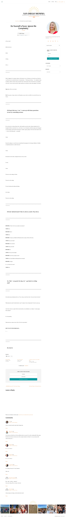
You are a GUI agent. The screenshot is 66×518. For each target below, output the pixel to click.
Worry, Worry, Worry (20, 359)
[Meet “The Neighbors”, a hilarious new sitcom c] (61, 509)
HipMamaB (10, 444)
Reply (7, 428)
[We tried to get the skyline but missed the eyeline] (14, 509)
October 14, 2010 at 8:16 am (13, 445)
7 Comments (26, 365)
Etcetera (23, 30)
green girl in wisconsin (12, 477)
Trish (9, 421)
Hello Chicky (63, 516)
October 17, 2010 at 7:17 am (13, 490)
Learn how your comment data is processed (26, 414)
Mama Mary (10, 431)
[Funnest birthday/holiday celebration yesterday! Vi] (51, 509)
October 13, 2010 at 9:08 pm (13, 422)
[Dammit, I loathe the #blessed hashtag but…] (4, 509)
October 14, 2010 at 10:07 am (13, 465)
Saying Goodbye (8, 359)
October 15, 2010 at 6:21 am (13, 478)
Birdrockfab (10, 489)
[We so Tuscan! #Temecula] (42, 509)
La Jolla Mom (11, 464)
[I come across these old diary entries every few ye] (33, 509)
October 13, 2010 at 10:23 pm (13, 432)
